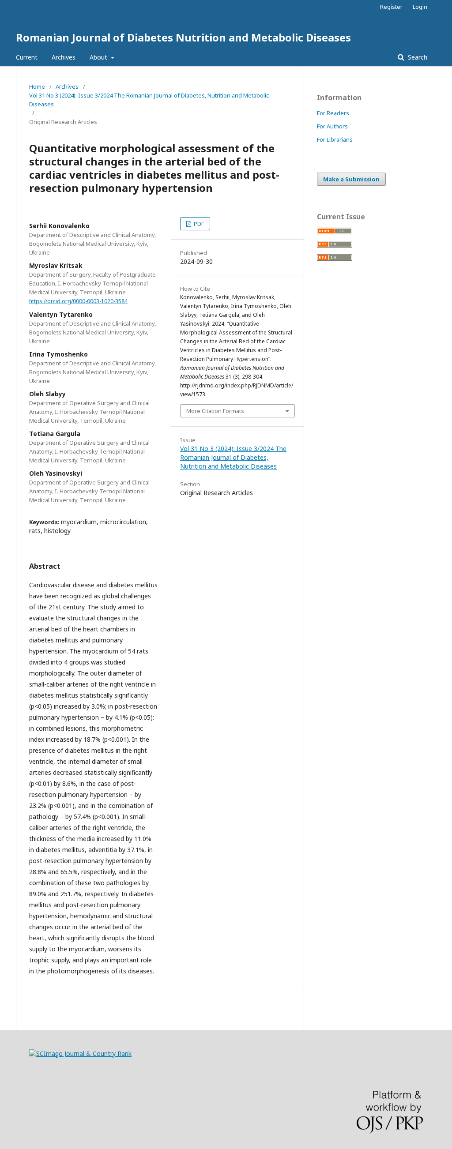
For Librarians (335, 139)
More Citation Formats (215, 411)
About (99, 57)
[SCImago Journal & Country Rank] (80, 1053)
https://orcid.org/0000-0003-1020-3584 (78, 301)
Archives (63, 57)
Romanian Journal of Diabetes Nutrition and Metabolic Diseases (183, 37)
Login (420, 7)
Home (37, 86)
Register (391, 7)
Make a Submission (351, 179)
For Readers (333, 113)
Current (27, 57)
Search (416, 57)
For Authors (332, 126)
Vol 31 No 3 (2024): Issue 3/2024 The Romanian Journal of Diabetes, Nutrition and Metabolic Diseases (149, 99)
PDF (198, 224)
